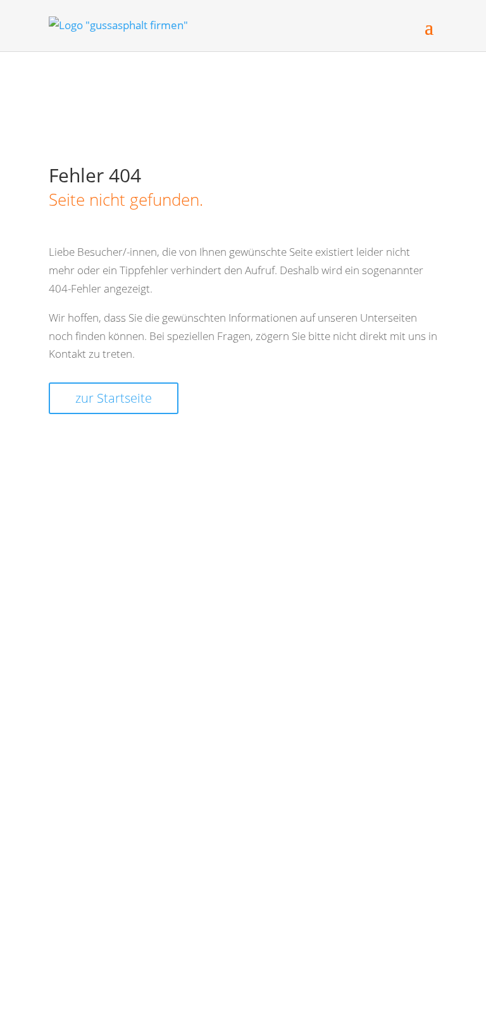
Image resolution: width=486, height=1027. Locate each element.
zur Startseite (113, 397)
